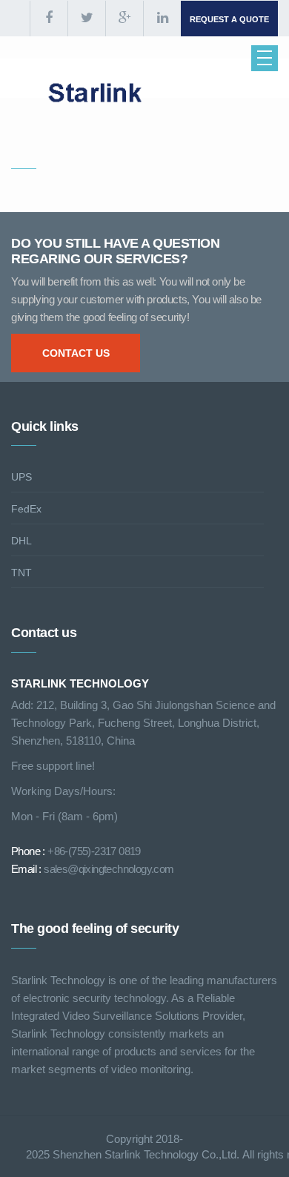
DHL (21, 541)
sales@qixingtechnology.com (108, 869)
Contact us (76, 353)
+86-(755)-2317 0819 (94, 851)
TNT (21, 572)
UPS (21, 477)
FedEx (26, 509)
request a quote (229, 19)
